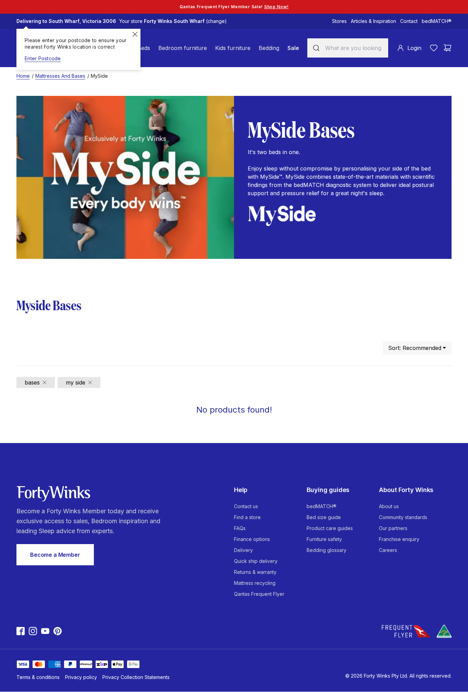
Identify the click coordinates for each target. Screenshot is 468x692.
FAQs (240, 528)
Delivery (243, 550)
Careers (388, 550)
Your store (173, 21)
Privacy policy (81, 677)
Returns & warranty (255, 572)
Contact (409, 21)
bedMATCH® (437, 21)
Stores (339, 21)
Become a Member (55, 554)
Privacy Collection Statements (136, 677)
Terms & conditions (38, 677)
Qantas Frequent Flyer (259, 594)
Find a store (247, 517)
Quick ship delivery (256, 561)
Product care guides (330, 528)
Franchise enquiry (399, 539)
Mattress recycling (254, 583)
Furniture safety (324, 539)
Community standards (403, 517)
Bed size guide (324, 517)
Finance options (252, 539)
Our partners (393, 528)
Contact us (246, 506)
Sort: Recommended (414, 347)
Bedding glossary (326, 550)
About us (389, 506)
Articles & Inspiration (373, 21)
